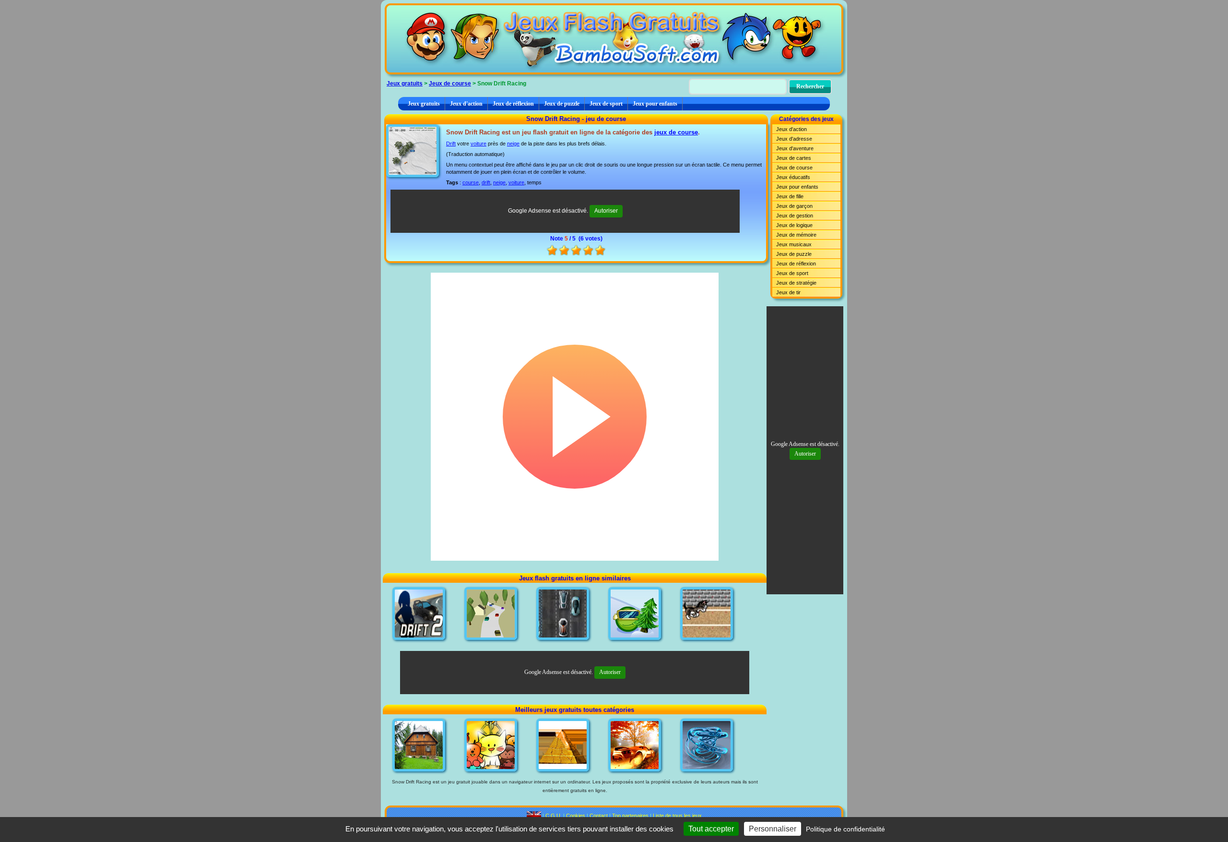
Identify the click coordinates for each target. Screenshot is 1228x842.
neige (513, 143)
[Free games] (534, 815)
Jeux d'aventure (795, 148)
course (470, 182)
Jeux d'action (466, 103)
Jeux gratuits (405, 83)
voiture (478, 143)
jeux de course (676, 132)
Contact (599, 815)
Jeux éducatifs (793, 177)
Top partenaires (630, 815)
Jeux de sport (606, 103)
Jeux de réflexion (513, 103)
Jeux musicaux (794, 244)
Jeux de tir (788, 292)
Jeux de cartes (793, 158)
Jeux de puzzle (561, 103)
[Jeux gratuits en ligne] (614, 38)
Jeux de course (450, 83)
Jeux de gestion (794, 215)
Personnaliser (772, 829)
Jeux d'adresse (794, 139)
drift (486, 182)
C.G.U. (553, 815)
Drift (451, 143)
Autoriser (606, 210)
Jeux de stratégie (796, 283)
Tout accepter (711, 829)
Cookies (575, 815)
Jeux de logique (794, 225)
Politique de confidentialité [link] (845, 829)
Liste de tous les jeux (677, 815)
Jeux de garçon (794, 206)
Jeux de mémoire (796, 235)
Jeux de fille (789, 196)
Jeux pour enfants (655, 103)
